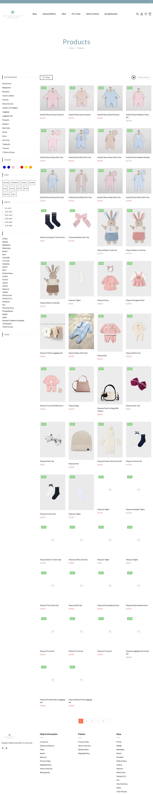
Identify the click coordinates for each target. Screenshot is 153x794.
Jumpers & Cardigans (10, 108)
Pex (3, 305)
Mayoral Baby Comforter (107, 250)
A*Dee (4, 239)
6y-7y (19, 188)
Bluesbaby (6, 248)
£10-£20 (8, 212)
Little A (5, 286)
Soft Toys (6, 140)
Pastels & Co (7, 298)
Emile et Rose (7, 273)
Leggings (5, 112)
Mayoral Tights (75, 300)
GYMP (5, 276)
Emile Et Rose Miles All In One (80, 197)
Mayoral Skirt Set (75, 610)
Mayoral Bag (74, 406)
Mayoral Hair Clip (133, 406)
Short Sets (6, 128)
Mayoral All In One (133, 353)
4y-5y (12, 188)
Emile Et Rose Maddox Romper (138, 157)
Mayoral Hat (74, 464)
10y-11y (6, 194)
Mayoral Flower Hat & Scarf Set (109, 461)
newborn (15, 182)
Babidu (5, 242)
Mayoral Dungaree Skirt (135, 300)
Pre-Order (76, 14)
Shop (35, 14)
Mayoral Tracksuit (47, 660)
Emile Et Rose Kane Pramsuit (80, 114)
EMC (4, 270)
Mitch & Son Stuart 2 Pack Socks (52, 237)
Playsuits (5, 120)
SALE (64, 14)
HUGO (5, 279)
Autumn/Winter (49, 14)
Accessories (6, 83)
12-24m (31, 182)
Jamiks (5, 283)
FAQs (42, 758)
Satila (4, 317)
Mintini (5, 292)
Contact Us (44, 751)
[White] (17, 167)
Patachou (6, 301)
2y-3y (5, 188)
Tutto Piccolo (7, 327)
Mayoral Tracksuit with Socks (51, 406)
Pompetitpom (7, 311)
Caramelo (6, 257)
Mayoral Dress (103, 300)
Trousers (5, 148)
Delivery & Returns (47, 755)
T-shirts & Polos (8, 152)
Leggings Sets (7, 116)
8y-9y (26, 188)
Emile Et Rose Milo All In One (80, 157)
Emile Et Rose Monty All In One (52, 197)
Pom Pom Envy (8, 308)
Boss (4, 254)
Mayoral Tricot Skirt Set (49, 614)
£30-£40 (8, 219)
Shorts (4, 132)
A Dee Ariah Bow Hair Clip (79, 237)
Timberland (6, 323)
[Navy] (8, 167)
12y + (14, 194)
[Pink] (13, 167)
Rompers (5, 124)
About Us (43, 766)
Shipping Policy (45, 774)
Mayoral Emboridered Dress (108, 610)
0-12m (23, 182)
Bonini (4, 251)
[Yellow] (26, 167)
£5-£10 (8, 208)
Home (71, 48)
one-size (6, 182)
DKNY (5, 267)
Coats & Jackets (8, 96)
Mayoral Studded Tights (135, 514)
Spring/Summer (111, 14)
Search (42, 762)
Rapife (4, 314)
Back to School (92, 14)
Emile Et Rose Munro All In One (109, 157)
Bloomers (6, 92)
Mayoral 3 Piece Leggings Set (51, 353)
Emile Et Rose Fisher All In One (137, 197)
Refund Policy (83, 758)
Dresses (5, 100)
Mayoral (5, 289)
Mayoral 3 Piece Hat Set (78, 564)
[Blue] (4, 167)
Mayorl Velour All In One (78, 353)
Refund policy (45, 781)
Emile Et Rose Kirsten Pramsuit (52, 114)
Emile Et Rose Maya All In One (51, 157)
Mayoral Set (102, 355)
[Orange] (30, 167)
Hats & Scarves (8, 104)
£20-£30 (8, 215)
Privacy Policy (45, 770)
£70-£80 (8, 226)
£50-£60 (8, 222)
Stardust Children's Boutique (13, 320)
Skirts (4, 136)
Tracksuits (6, 144)
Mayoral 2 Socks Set (134, 461)
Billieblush (6, 245)
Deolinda (5, 264)
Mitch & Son (7, 295)
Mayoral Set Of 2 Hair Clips (50, 564)
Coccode (5, 261)
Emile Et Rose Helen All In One (109, 197)
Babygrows (6, 88)
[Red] (21, 167)
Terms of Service (46, 777)
